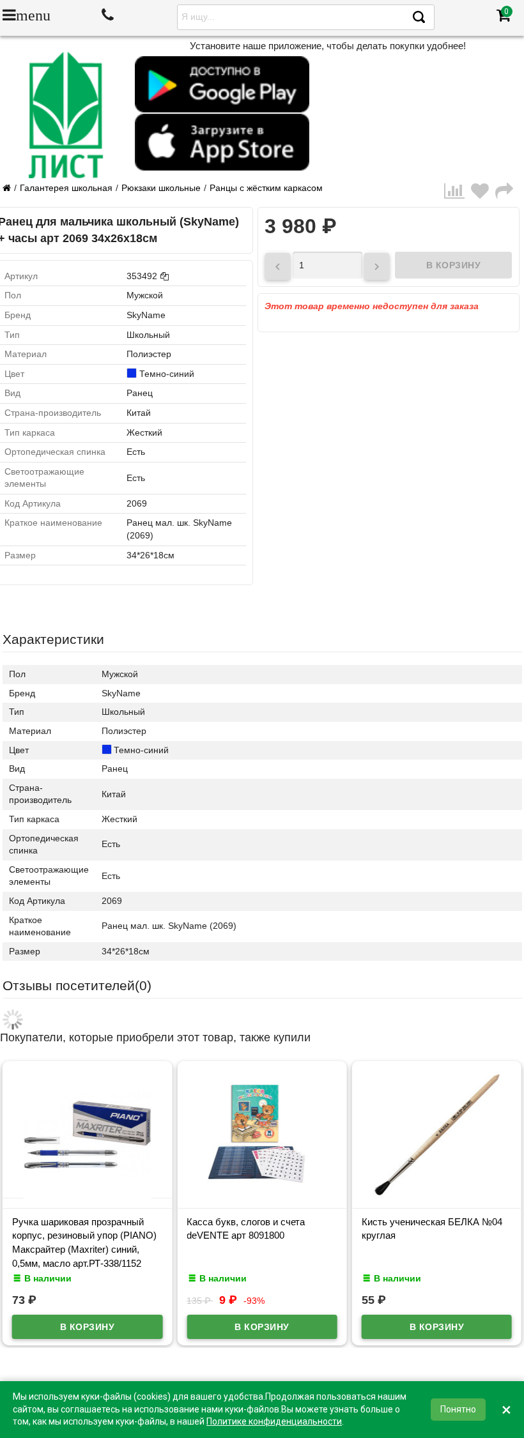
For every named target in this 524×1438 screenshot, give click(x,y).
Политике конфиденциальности (274, 1421)
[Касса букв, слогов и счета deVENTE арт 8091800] (261, 1195)
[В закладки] (483, 191)
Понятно (458, 1409)
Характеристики (53, 639)
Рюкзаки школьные (161, 188)
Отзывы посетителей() (77, 985)
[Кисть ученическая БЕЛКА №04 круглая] (436, 1195)
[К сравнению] (457, 191)
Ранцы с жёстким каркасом (266, 188)
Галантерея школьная (66, 188)
